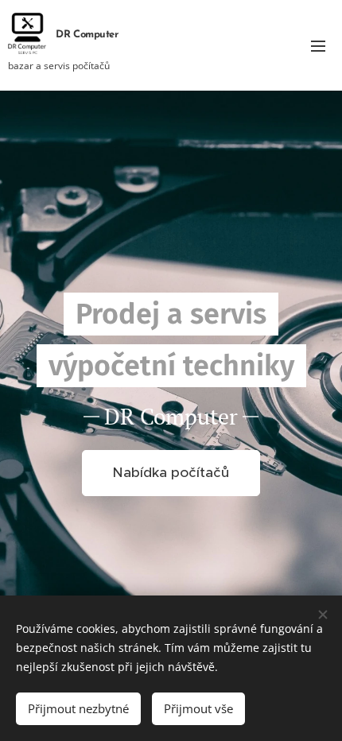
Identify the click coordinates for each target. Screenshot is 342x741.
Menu (318, 45)
